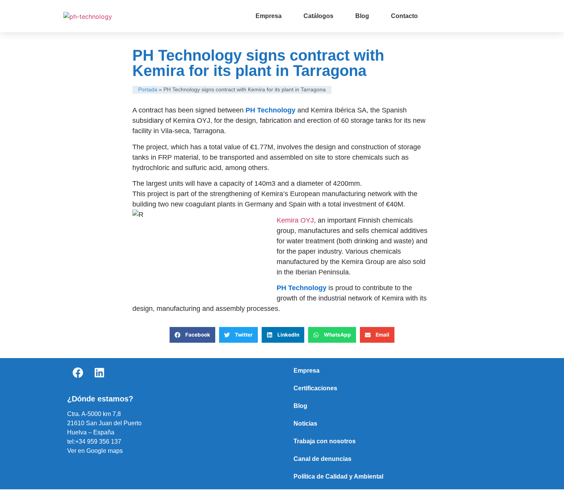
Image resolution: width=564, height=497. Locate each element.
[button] (192, 335)
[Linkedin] (99, 372)
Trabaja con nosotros (325, 441)
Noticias (305, 423)
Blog (362, 16)
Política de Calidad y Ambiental (338, 476)
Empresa (269, 16)
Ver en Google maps (95, 450)
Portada (147, 89)
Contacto (404, 16)
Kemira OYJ (295, 220)
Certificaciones (315, 388)
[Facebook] (78, 372)
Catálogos (318, 16)
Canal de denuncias (322, 459)
